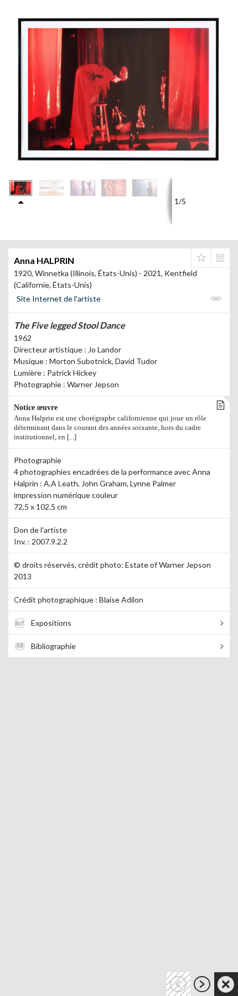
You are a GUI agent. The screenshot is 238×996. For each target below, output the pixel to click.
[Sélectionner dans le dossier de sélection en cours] (201, 257)
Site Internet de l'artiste (59, 298)
